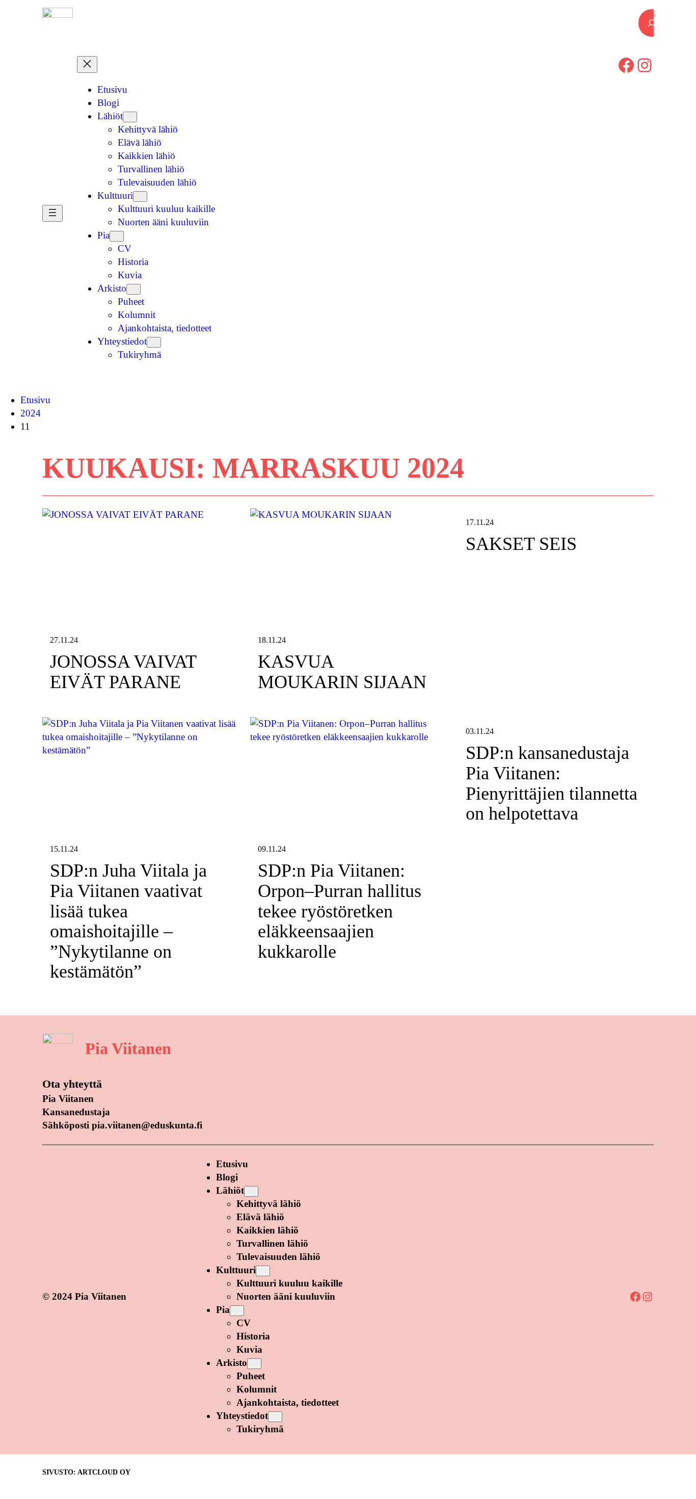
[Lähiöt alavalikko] (130, 117)
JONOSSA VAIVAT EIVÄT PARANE (123, 672)
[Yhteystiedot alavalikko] (154, 342)
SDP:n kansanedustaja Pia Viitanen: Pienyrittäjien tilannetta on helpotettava (551, 783)
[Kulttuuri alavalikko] (140, 196)
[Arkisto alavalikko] (133, 289)
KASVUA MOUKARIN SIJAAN (342, 672)
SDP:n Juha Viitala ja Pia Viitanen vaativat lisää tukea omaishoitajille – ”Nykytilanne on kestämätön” (128, 921)
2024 (30, 413)
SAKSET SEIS (521, 544)
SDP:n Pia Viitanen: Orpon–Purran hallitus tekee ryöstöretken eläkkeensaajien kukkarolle (339, 911)
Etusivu (35, 400)
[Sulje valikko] (87, 64)
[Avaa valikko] (52, 213)
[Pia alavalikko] (117, 236)
